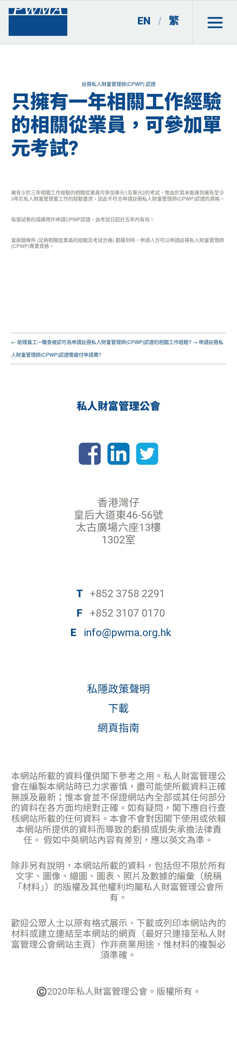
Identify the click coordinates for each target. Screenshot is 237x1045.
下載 (118, 709)
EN (144, 21)
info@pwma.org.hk (127, 633)
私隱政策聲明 (118, 689)
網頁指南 (118, 728)
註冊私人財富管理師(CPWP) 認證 (119, 83)
